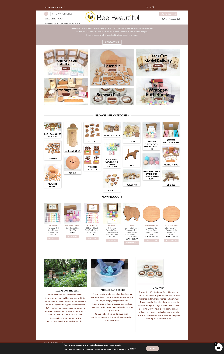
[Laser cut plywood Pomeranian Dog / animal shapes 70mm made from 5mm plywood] (131, 213)
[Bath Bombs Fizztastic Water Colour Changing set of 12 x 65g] (112, 213)
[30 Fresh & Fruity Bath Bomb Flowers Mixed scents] (92, 213)
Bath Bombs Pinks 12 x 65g (72, 229)
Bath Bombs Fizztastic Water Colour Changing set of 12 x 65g (112, 231)
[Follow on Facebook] (157, 7)
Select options (131, 243)
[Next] (182, 220)
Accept (152, 348)
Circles (67, 13)
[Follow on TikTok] (165, 7)
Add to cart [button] (52, 238)
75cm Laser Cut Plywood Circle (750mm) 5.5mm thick (171, 231)
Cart (61, 18)
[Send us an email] (174, 7)
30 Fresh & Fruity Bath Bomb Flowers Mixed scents (92, 230)
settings (133, 348)
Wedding (51, 18)
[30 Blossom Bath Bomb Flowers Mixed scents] (52, 213)
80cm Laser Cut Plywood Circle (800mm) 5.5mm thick (151, 231)
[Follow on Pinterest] (178, 7)
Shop (55, 13)
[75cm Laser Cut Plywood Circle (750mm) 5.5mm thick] (171, 213)
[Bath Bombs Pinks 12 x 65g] (72, 213)
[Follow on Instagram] (161, 7)
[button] (46, 14)
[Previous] (41, 220)
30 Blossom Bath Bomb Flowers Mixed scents (53, 230)
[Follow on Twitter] (170, 7)
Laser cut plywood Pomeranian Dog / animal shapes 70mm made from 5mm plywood (131, 232)
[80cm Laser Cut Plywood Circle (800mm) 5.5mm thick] (151, 213)
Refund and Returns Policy (63, 23)
